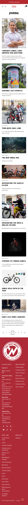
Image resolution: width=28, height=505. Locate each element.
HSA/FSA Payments (6, 462)
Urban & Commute (20, 373)
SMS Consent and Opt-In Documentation (6, 489)
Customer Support (6, 470)
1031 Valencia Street (7, 394)
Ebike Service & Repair (5, 453)
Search (3, 476)
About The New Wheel (5, 438)
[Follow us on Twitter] (7, 426)
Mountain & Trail (20, 381)
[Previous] (3, 333)
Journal (3, 473)
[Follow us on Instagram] (10, 426)
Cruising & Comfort (20, 370)
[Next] (24, 333)
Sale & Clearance (20, 386)
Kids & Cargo (19, 375)
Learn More (16, 2)
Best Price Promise (6, 467)
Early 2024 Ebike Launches (13, 317)
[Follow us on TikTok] (7, 430)
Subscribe (18, 438)
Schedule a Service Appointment (6, 449)
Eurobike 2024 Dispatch (12, 91)
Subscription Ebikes (20, 384)
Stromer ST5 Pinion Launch (14, 261)
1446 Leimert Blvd (6, 422)
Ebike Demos (5, 465)
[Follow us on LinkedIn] (10, 430)
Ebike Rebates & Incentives (6, 458)
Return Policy (5, 479)
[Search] (5, 6)
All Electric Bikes (20, 367)
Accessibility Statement (5, 494)
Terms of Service (6, 484)
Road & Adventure (20, 378)
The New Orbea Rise (10, 158)
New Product (5, 125)
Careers (3, 442)
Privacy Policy (5, 481)
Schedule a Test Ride (7, 445)
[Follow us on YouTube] (3, 430)
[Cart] (25, 6)
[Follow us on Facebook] (3, 426)
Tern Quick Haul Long (11, 128)
